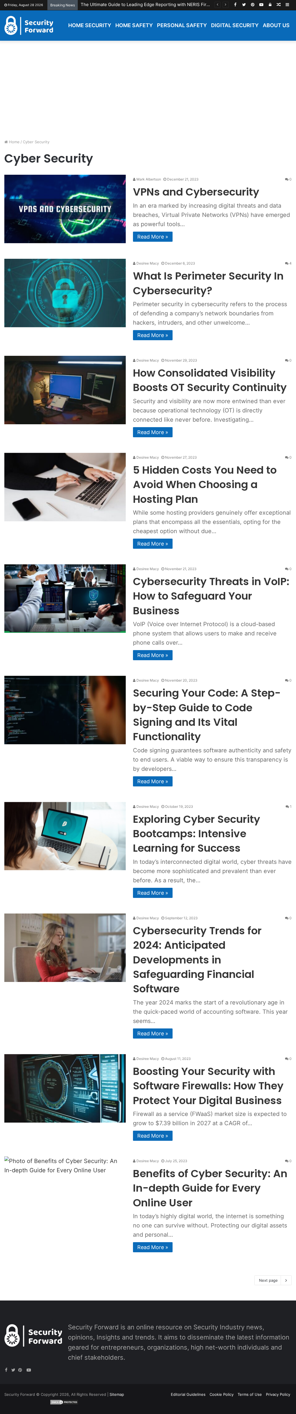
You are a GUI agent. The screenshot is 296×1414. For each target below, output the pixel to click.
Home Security (89, 25)
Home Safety (134, 25)
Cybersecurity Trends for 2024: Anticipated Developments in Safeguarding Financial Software (197, 959)
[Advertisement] (148, 89)
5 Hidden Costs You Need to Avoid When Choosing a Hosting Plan (205, 485)
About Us (276, 25)
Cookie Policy (222, 1394)
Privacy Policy (278, 1394)
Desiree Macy (147, 263)
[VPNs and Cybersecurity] (65, 209)
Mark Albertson (148, 179)
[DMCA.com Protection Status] (64, 1403)
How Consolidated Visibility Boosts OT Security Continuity (210, 380)
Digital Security (235, 25)
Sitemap (117, 1394)
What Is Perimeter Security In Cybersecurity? (208, 283)
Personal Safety (182, 25)
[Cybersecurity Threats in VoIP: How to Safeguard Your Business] (65, 598)
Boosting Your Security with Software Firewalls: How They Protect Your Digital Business (208, 1086)
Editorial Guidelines (188, 1394)
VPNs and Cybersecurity (196, 192)
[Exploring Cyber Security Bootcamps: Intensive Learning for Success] (65, 836)
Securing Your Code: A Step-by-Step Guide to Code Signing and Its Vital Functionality (207, 715)
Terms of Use (250, 1394)
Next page (268, 1280)
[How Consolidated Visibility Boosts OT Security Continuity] (65, 390)
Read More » (152, 237)
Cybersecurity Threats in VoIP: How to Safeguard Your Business (211, 596)
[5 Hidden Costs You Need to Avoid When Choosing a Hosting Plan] (65, 487)
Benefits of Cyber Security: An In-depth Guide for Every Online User (210, 1188)
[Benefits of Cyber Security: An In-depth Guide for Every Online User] (65, 1190)
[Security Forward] (28, 25)
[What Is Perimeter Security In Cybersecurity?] (65, 293)
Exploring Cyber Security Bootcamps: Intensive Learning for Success (196, 834)
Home (14, 141)
